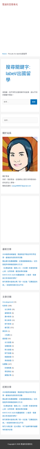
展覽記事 (8, 375)
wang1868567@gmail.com (21, 186)
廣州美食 (8, 317)
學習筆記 (8, 371)
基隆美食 (8, 313)
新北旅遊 (8, 350)
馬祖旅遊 (8, 360)
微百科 (4, 331)
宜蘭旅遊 (8, 346)
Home (4, 54)
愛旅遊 (4, 339)
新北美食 (8, 320)
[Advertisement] (20, 32)
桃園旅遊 (8, 357)
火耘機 (7, 335)
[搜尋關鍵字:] (16, 102)
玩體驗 (4, 364)
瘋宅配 (7, 327)
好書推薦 (8, 368)
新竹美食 (8, 324)
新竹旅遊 (8, 353)
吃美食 (4, 306)
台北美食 (8, 309)
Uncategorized (7, 302)
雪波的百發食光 (10, 4)
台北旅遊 (8, 342)
